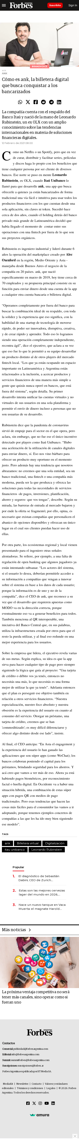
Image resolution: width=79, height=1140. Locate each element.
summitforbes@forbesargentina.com (30, 1060)
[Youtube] (46, 1103)
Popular (18, 867)
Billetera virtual (28, 843)
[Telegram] (51, 102)
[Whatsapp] (20, 102)
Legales (50, 1088)
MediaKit (8, 1084)
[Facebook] (36, 102)
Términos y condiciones (30, 1088)
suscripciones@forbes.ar (31, 1066)
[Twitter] (28, 102)
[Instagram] (40, 1103)
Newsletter (22, 1084)
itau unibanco (15, 849)
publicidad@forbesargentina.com (30, 1049)
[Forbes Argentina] (21, 5)
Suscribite (55, 5)
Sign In (72, 5)
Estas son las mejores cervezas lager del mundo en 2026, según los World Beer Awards (42, 892)
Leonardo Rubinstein (46, 849)
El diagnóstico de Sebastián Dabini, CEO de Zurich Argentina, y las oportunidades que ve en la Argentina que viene (41, 878)
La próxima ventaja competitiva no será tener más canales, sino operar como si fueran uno (35, 997)
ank (7, 843)
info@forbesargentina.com (25, 1054)
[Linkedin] (59, 102)
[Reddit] (43, 102)
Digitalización (54, 843)
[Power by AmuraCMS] (39, 1114)
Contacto (37, 1084)
